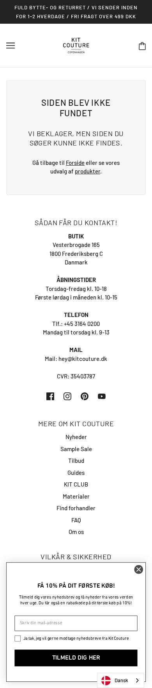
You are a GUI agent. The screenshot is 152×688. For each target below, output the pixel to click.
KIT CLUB (76, 484)
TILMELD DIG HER (76, 658)
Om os (76, 531)
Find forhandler (76, 507)
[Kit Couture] (76, 44)
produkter (87, 171)
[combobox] (120, 680)
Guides (76, 472)
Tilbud (76, 460)
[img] (50, 396)
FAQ (76, 519)
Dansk (121, 680)
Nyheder (76, 436)
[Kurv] (142, 45)
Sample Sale (76, 448)
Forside (75, 162)
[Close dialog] (138, 569)
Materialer (76, 496)
